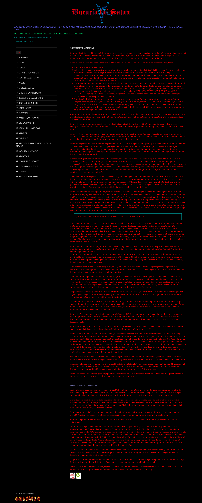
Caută (18, 52)
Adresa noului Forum (23, 41)
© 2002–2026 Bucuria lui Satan (25, 493)
